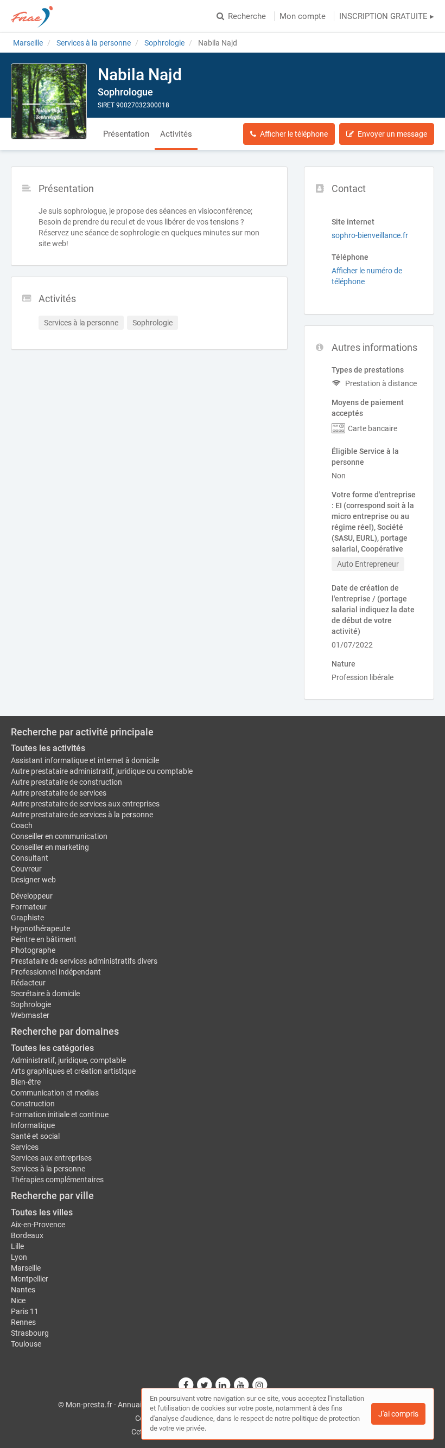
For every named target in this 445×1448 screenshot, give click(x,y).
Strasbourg (30, 1333)
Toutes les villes (42, 1212)
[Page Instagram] (259, 1384)
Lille (17, 1246)
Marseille (26, 1268)
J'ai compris (398, 1413)
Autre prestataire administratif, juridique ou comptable (102, 771)
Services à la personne (48, 1168)
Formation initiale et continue (60, 1114)
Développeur (32, 896)
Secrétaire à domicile (45, 993)
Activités (176, 134)
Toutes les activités (48, 748)
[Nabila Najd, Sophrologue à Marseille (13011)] (48, 101)
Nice (18, 1300)
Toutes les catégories (52, 1048)
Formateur (29, 906)
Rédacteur (28, 982)
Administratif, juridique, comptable (68, 1060)
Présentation (126, 134)
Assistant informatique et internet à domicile (85, 760)
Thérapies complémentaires (57, 1179)
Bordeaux (27, 1235)
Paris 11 (25, 1311)
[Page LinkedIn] (223, 1384)
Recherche (247, 16)
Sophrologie (31, 1004)
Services (25, 1147)
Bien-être (26, 1082)
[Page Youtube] (241, 1384)
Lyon (19, 1257)
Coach (22, 825)
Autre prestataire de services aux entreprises (85, 803)
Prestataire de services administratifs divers (84, 961)
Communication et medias (55, 1092)
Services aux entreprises (51, 1158)
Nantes (23, 1289)
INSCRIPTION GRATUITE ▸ (386, 16)
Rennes (23, 1322)
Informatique (33, 1125)
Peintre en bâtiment (44, 939)
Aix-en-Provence (38, 1224)
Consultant (29, 858)
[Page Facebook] (186, 1384)
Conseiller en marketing (50, 847)
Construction (33, 1103)
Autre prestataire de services (58, 793)
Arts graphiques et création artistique (73, 1071)
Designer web (33, 879)
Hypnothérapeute (40, 928)
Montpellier (29, 1278)
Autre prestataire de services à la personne (82, 814)
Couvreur (26, 868)
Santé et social (35, 1136)
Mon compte (302, 16)
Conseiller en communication (59, 836)
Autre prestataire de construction (66, 782)
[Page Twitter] (204, 1384)
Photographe (33, 950)
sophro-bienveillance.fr (370, 235)
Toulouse (26, 1344)
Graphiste (27, 917)
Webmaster (30, 1015)
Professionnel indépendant (56, 972)
